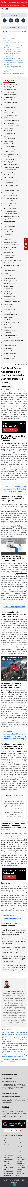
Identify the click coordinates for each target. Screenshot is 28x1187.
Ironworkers (7, 224)
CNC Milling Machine (9, 138)
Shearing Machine (8, 288)
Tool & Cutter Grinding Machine (12, 322)
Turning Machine (8, 327)
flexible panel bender (10, 619)
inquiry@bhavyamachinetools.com (18, 2)
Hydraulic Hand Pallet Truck (11, 198)
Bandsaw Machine (8, 100)
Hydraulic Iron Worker (9, 200)
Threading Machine (9, 319)
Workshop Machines (9, 358)
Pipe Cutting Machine (9, 262)
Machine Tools (7, 239)
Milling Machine (8, 250)
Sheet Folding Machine (10, 294)
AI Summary (7, 40)
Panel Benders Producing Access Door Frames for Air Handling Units (14, 46)
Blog (5, 110)
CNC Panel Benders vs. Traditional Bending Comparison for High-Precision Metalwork (14, 1034)
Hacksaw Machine (9, 182)
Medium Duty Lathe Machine (11, 244)
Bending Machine (8, 105)
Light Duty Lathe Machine (10, 237)
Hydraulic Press (8, 206)
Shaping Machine (8, 286)
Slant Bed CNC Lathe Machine (12, 301)
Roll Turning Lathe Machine (11, 281)
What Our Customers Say (10, 64)
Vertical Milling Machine (10, 345)
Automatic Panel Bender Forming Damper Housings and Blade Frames (13, 50)
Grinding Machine (8, 177)
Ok (14, 1184)
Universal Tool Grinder (9, 338)
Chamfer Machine (8, 128)
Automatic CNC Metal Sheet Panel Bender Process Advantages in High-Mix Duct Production (14, 67)
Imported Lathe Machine (10, 219)
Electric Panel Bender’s (10, 159)
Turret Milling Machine (9, 330)
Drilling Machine (8, 156)
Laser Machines (8, 229)
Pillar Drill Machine (8, 257)
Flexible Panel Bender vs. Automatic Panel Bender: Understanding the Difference (14, 1051)
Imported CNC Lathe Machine (11, 216)
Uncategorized (7, 332)
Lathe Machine (8, 234)
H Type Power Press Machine (11, 180)
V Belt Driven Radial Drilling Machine (13, 340)
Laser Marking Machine (10, 231)
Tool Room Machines (9, 325)
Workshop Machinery (9, 356)
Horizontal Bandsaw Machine (11, 190)
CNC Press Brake (8, 141)
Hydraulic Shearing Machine (11, 211)
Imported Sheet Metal (9, 221)
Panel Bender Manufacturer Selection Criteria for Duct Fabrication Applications (14, 61)
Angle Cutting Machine (9, 87)
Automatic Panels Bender (10, 94)
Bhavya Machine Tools (10, 107)
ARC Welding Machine (10, 89)
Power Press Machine (9, 270)
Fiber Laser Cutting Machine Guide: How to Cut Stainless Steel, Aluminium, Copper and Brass (14, 1045)
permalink (12, 1061)
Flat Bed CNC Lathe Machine (11, 167)
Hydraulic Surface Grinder (10, 213)
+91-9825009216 (4, 2)
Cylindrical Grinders (9, 151)
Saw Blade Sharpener (9, 283)
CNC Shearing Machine (10, 143)
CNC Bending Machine (10, 131)
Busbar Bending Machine (10, 115)
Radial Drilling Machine (10, 278)
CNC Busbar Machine (9, 133)
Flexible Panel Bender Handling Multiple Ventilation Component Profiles (14, 54)
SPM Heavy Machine (9, 309)
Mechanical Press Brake (10, 242)
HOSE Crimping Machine (10, 195)
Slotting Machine (8, 306)
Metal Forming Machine (10, 247)
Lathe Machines (9, 1173)
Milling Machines (9, 1175)
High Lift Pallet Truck (9, 187)
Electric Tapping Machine (10, 162)
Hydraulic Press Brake (10, 208)
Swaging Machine (8, 317)
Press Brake (7, 273)
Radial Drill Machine (9, 275)
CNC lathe (6, 136)
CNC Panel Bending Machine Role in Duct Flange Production (13, 43)
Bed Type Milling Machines (11, 102)
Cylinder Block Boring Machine (12, 149)
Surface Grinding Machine (10, 314)
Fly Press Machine (9, 172)
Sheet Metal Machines (9, 299)
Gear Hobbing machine (10, 175)
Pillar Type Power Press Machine (12, 260)
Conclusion (7, 71)
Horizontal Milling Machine (10, 193)
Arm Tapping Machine (9, 92)
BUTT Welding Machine (10, 118)
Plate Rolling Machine (9, 268)
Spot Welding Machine (9, 312)
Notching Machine (8, 252)
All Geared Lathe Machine (10, 84)
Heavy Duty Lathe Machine (11, 185)
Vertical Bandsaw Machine (11, 343)
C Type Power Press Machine (11, 120)
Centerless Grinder (9, 123)
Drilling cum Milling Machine (11, 154)
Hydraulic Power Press (10, 203)
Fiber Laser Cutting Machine (11, 164)
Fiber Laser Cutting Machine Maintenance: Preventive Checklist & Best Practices (14, 1040)
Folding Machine (21, 1167)
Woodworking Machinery (10, 350)
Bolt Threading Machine (10, 112)
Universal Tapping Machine (11, 335)
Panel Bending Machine (10, 255)
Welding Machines (8, 348)
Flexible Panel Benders (10, 169)
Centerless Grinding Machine (11, 125)
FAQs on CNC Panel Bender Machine (14, 73)
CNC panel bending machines (10, 443)
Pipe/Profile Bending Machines (12, 265)
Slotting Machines (21, 1151)
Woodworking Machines (10, 353)
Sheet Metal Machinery (10, 296)
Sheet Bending (7, 291)
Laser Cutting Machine (9, 226)
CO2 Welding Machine (9, 146)
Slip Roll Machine (8, 304)
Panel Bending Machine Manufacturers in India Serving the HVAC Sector (14, 57)
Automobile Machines (9, 97)
